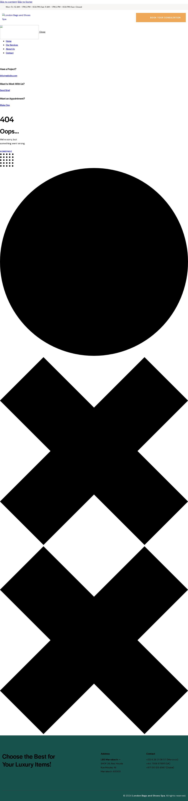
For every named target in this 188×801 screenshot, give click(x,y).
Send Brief (5, 90)
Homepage (6, 151)
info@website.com (8, 75)
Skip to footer (24, 1)
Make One (5, 105)
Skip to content (8, 1)
